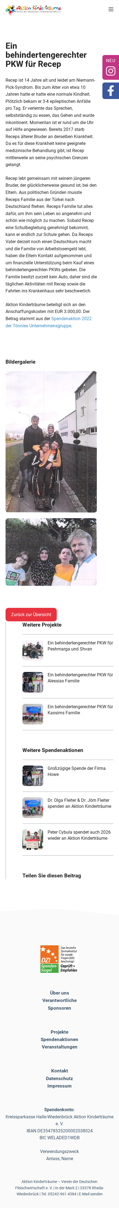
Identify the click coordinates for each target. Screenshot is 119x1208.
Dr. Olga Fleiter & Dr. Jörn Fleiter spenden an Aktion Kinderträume (79, 803)
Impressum (59, 1086)
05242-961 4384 (62, 1194)
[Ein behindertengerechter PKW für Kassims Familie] (32, 714)
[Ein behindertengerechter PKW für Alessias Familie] (32, 682)
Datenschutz (59, 1078)
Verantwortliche (59, 1000)
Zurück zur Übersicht (31, 614)
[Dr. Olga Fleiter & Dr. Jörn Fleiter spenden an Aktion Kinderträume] (32, 807)
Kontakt (59, 1071)
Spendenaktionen (59, 1039)
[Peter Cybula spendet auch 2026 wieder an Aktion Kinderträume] (32, 839)
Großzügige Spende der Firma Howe (77, 771)
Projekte (59, 1032)
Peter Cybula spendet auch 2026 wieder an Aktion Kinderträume (79, 835)
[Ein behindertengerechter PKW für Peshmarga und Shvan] (32, 650)
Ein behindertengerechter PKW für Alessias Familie (80, 677)
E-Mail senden (91, 1194)
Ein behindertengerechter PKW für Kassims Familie (80, 709)
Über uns (59, 993)
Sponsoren (59, 1008)
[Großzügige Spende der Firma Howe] (32, 775)
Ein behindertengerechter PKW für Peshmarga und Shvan (80, 646)
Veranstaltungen (59, 1047)
